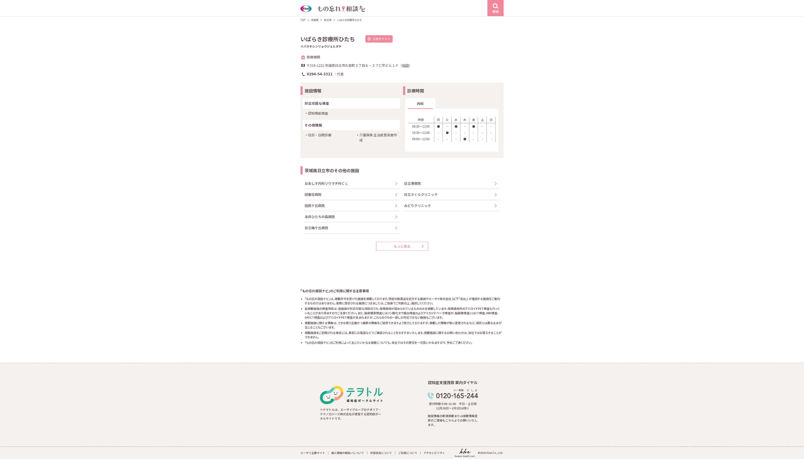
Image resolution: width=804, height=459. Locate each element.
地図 (405, 65)
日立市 (327, 20)
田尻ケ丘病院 (315, 205)
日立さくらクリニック (421, 194)
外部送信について (381, 453)
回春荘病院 (313, 194)
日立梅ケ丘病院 (316, 227)
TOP (302, 20)
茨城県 (314, 20)
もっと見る (402, 246)
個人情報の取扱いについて (347, 453)
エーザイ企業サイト (312, 453)
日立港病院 (412, 183)
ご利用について (407, 453)
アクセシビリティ (434, 453)
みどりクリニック (417, 205)
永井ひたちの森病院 (320, 216)
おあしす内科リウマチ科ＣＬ (326, 183)
